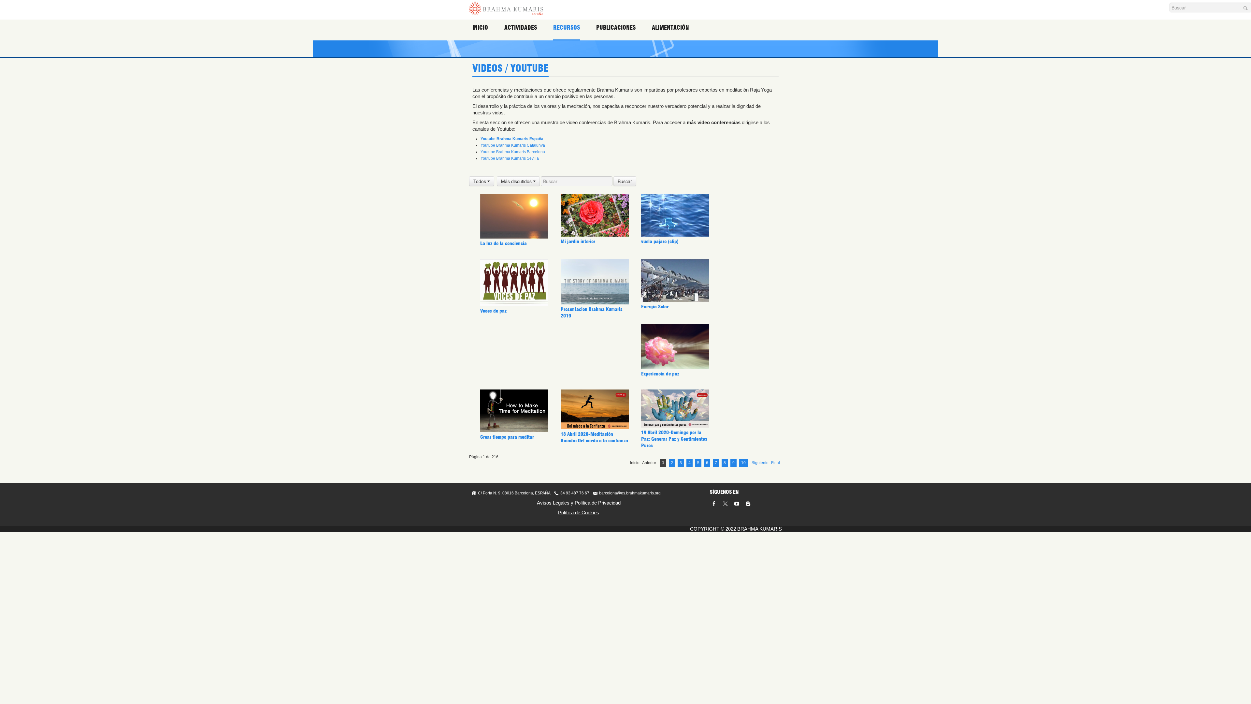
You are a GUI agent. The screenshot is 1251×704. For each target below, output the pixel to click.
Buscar (625, 181)
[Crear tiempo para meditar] (514, 410)
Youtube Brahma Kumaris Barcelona (513, 152)
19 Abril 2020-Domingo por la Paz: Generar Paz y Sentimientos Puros (674, 439)
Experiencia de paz (660, 374)
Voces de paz (493, 311)
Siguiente (760, 463)
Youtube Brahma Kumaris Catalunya (513, 145)
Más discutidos (517, 181)
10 (743, 463)
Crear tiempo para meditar (507, 437)
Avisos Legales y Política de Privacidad (579, 503)
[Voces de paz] (514, 282)
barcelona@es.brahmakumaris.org (630, 493)
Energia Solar (655, 307)
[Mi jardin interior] (595, 215)
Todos (480, 181)
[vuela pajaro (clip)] (675, 215)
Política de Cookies (578, 512)
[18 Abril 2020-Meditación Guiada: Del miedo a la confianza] (595, 409)
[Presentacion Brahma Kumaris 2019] (595, 281)
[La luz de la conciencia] (514, 216)
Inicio (480, 27)
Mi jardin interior (578, 241)
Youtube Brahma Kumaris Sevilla (510, 158)
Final (775, 463)
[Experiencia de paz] (675, 346)
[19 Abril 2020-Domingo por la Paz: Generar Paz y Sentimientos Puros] (675, 408)
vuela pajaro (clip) (660, 241)
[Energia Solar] (675, 280)
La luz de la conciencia (503, 243)
